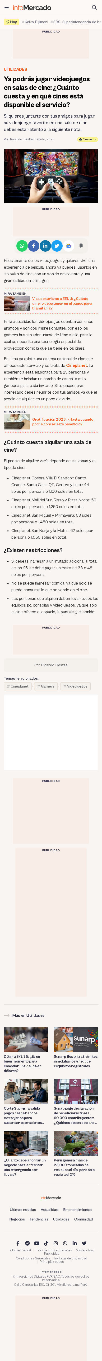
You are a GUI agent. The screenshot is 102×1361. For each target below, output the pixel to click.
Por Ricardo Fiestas (19, 139)
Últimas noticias (23, 1210)
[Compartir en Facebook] (33, 246)
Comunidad (83, 1219)
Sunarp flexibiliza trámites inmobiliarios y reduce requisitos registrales (75, 1061)
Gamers (48, 686)
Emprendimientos (77, 1210)
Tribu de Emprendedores (53, 1250)
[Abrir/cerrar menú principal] (6, 7)
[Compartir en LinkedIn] (45, 246)
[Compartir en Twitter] (57, 246)
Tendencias (39, 1219)
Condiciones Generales (33, 1258)
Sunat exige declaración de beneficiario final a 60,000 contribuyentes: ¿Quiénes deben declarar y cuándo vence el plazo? (75, 1115)
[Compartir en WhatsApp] (22, 246)
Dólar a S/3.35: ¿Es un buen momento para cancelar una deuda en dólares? (22, 1063)
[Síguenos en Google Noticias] (68, 246)
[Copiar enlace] (80, 246)
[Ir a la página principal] (32, 7)
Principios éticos (52, 1262)
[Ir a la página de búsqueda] (94, 7)
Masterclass (85, 1250)
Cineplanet (76, 365)
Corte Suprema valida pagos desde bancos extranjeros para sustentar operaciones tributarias (23, 1115)
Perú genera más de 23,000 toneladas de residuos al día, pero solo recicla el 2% (74, 1167)
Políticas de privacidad (70, 1258)
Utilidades (15, 69)
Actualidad (49, 1210)
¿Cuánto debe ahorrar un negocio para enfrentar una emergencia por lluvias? (25, 1167)
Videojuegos (77, 686)
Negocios (17, 1219)
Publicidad (51, 1254)
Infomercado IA (20, 1250)
